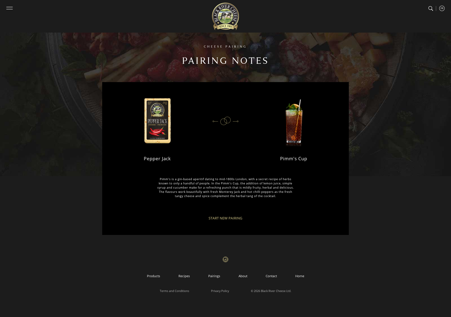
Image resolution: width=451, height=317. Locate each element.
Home (299, 276)
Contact (271, 276)
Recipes (184, 276)
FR (442, 8)
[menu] (9, 8)
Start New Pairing (225, 218)
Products (153, 276)
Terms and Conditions (174, 291)
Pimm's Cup (293, 158)
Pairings (214, 276)
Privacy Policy (220, 291)
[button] (430, 8)
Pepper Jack (157, 158)
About (243, 276)
